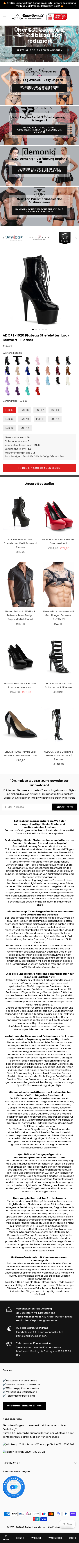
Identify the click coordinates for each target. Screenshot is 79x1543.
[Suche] (9, 17)
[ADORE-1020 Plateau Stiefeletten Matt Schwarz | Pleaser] (20, 512)
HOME (6, 1539)
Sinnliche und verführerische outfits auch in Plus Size (39, 88)
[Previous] (3, 238)
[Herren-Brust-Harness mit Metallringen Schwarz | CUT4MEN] (58, 584)
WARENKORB (55, 1538)
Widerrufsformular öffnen (24, 1405)
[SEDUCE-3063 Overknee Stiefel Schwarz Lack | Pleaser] (58, 724)
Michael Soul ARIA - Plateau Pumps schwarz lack (20, 685)
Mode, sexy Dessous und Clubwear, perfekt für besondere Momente (39, 129)
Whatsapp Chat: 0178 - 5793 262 (55, 1444)
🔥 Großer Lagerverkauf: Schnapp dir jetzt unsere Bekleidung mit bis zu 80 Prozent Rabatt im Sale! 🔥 (39, 4)
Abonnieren (64, 807)
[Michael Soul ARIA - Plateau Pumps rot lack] (58, 512)
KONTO (20, 1538)
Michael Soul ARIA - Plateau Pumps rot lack (58, 541)
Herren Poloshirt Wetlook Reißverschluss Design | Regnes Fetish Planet (20, 615)
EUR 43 (10, 428)
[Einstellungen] (71, 17)
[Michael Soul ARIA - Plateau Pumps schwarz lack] (20, 656)
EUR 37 (40, 410)
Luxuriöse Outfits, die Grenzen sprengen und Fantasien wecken (39, 170)
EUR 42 (55, 419)
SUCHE (72, 1538)
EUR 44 (25, 428)
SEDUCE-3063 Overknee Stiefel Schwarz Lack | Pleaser (58, 755)
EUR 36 (25, 410)
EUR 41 (40, 419)
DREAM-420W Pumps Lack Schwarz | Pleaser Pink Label (20, 753)
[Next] (76, 238)
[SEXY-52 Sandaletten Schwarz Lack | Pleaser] (58, 656)
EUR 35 (9, 410)
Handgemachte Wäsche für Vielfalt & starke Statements (39, 210)
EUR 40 (25, 419)
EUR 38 (55, 410)
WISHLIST (36, 1538)
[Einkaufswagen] (74, 17)
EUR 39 (9, 419)
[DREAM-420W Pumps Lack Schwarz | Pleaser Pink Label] (20, 724)
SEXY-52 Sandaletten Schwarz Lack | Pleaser (58, 685)
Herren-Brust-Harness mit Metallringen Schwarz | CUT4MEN (58, 615)
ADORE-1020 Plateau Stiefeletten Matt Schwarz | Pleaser (20, 543)
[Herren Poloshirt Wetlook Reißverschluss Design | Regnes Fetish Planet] (20, 584)
